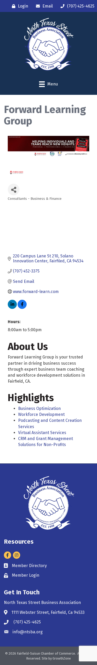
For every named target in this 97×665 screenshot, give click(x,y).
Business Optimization (39, 408)
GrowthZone (62, 658)
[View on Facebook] (22, 307)
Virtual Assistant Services (42, 432)
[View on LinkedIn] (12, 307)
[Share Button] (13, 189)
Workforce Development (41, 414)
